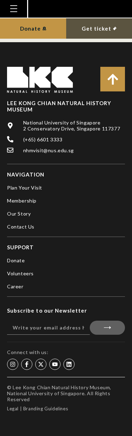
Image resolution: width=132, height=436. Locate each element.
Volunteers (20, 273)
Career (15, 286)
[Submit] (107, 328)
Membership (22, 201)
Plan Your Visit (24, 188)
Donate (16, 260)
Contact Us (20, 227)
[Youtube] (55, 364)
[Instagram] (12, 364)
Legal (13, 408)
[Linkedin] (69, 364)
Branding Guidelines (45, 408)
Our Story (19, 214)
